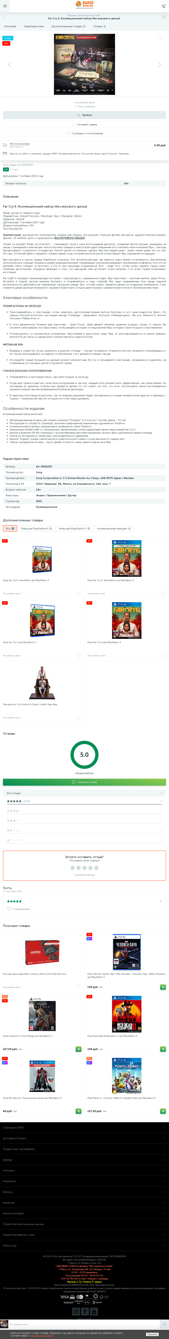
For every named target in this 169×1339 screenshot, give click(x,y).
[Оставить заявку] (78, 593)
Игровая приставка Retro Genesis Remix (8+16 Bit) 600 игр (34, 974)
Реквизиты (9, 1181)
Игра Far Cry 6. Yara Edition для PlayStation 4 (110, 580)
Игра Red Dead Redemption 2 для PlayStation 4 (112, 1036)
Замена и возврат (13, 1213)
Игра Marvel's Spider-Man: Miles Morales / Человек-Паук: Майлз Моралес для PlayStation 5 (126, 976)
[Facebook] (85, 1312)
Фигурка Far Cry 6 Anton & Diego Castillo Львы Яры (30, 704)
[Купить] (163, 987)
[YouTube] (94, 1312)
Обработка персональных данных (23, 1224)
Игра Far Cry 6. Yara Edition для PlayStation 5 (26, 580)
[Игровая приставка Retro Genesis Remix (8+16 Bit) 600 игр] (42, 952)
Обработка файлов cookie (19, 1234)
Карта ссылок (84, 1318)
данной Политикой (41, 1335)
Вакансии (9, 1202)
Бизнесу (8, 1191)
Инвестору (10, 1245)
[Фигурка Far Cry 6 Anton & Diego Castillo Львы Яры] (42, 682)
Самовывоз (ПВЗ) (13, 1127)
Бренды (7, 1159)
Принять (152, 1334)
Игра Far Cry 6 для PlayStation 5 (19, 642)
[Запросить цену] (78, 987)
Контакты (8, 1170)
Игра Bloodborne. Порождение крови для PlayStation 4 (32, 1098)
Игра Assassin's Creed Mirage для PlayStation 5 (27, 1036)
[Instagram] (76, 1312)
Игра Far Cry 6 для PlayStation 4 (104, 642)
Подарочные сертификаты (19, 1149)
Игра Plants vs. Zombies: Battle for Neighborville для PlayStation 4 (121, 1098)
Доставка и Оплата (14, 1138)
